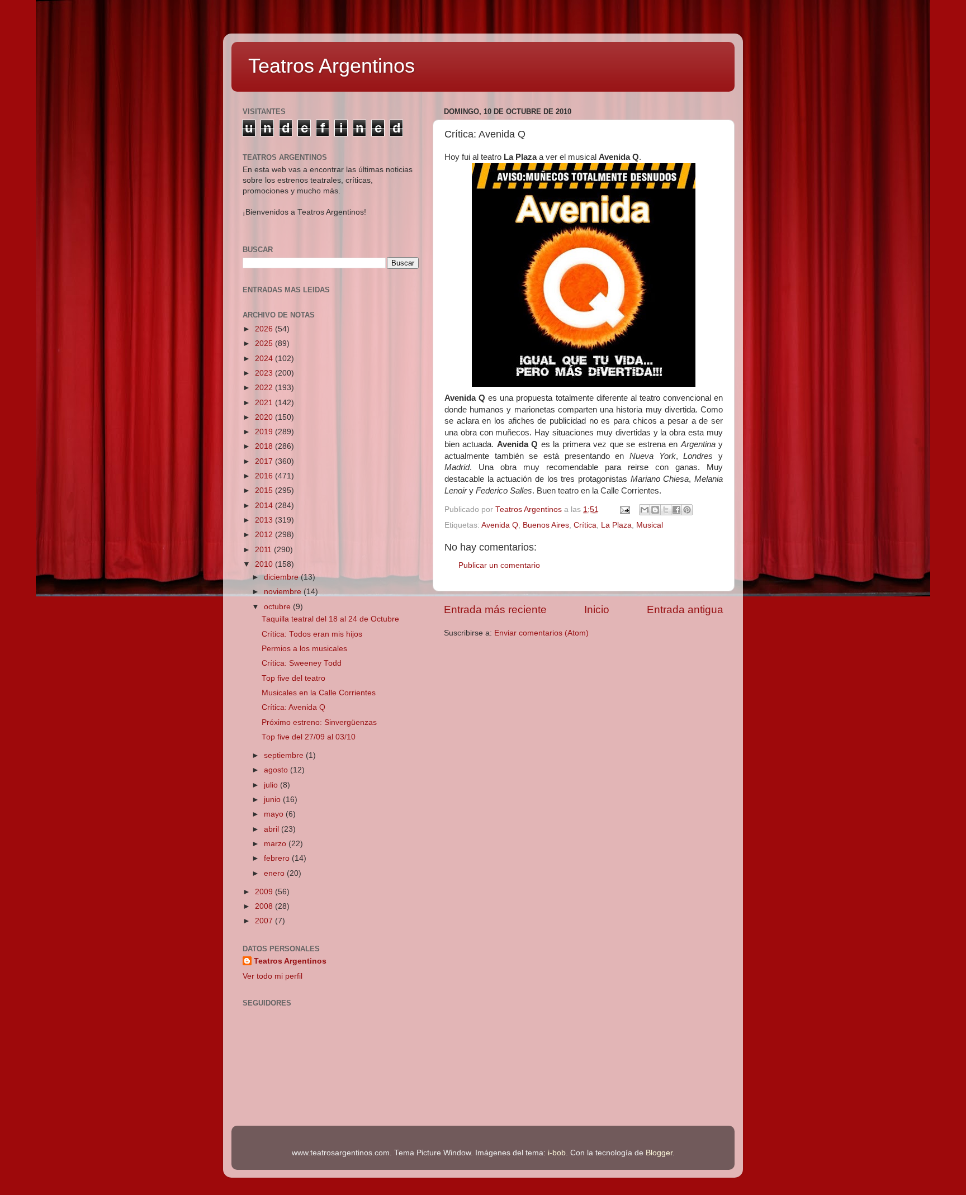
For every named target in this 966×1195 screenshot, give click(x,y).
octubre (278, 607)
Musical (649, 525)
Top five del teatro (293, 678)
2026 (265, 329)
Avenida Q (499, 525)
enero (275, 873)
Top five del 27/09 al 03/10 (309, 737)
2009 (265, 892)
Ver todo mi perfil (272, 976)
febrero (278, 858)
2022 (265, 387)
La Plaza (616, 525)
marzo (276, 844)
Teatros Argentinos (331, 65)
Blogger (659, 1153)
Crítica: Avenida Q (293, 707)
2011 (264, 550)
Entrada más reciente (495, 609)
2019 (265, 432)
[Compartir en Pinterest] (687, 509)
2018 (265, 446)
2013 (265, 520)
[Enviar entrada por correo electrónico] (624, 509)
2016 (265, 476)
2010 (265, 564)
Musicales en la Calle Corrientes (319, 693)
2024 (265, 358)
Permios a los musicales (304, 648)
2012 (265, 534)
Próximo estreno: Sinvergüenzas (319, 722)
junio (273, 799)
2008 (265, 906)
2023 (265, 373)
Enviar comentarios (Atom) (541, 633)
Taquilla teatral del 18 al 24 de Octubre (330, 619)
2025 (265, 343)
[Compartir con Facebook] (676, 509)
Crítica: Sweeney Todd (302, 663)
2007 (265, 921)
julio (272, 785)
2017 (265, 461)
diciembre (282, 577)
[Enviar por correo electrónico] (644, 509)
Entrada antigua (685, 609)
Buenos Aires (546, 525)
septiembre (285, 755)
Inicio (596, 609)
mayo (275, 814)
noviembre (284, 591)
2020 (265, 417)
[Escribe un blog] (655, 509)
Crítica (585, 525)
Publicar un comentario (499, 565)
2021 (265, 403)
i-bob (557, 1153)
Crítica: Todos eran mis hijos (312, 634)
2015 (265, 490)
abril (272, 829)
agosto (277, 770)
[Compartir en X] (665, 509)
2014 (265, 505)
